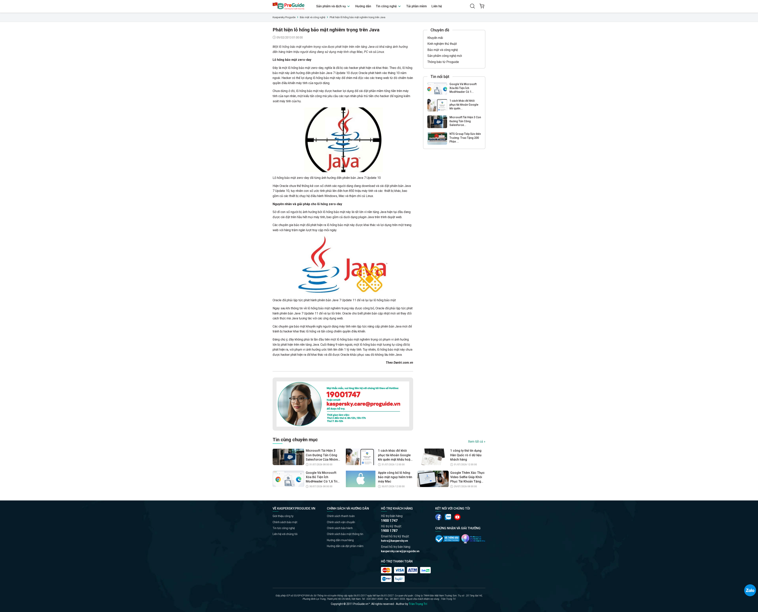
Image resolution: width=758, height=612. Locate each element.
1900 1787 (389, 530)
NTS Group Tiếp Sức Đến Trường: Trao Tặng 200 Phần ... (465, 137)
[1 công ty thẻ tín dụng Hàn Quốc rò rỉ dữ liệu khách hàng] (433, 457)
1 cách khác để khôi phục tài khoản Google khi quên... (463, 104)
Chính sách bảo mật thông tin (345, 534)
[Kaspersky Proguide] (289, 6)
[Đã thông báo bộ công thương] (447, 538)
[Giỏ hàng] (481, 6)
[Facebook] (438, 517)
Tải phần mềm (416, 6)
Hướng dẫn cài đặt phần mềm (345, 546)
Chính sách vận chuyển (341, 522)
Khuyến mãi (435, 38)
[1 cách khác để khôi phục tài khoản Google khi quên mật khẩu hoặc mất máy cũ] (437, 105)
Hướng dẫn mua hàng (340, 540)
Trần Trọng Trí (418, 603)
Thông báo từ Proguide (443, 62)
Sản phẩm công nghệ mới (444, 56)
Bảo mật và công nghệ (442, 50)
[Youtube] (448, 517)
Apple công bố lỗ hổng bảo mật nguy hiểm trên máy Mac (395, 477)
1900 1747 (389, 520)
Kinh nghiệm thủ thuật (442, 44)
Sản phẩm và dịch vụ (331, 6)
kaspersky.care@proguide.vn (400, 551)
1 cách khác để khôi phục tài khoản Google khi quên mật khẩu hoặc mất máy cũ (395, 455)
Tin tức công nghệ (284, 528)
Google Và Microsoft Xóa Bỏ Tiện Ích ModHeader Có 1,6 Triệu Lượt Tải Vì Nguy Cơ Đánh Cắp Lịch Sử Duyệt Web (323, 477)
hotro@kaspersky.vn (394, 540)
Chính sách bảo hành (340, 528)
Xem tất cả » (476, 441)
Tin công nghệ (387, 6)
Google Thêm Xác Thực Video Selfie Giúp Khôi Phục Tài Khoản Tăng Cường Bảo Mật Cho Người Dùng (467, 477)
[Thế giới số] (473, 539)
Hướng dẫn (363, 6)
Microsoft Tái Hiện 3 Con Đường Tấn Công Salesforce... (465, 121)
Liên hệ (437, 6)
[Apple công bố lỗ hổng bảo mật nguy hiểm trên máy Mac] (360, 479)
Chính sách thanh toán (341, 516)
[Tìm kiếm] (472, 6)
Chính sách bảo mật (285, 522)
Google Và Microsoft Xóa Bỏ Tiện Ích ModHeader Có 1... (463, 88)
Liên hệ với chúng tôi (285, 534)
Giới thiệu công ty (283, 516)
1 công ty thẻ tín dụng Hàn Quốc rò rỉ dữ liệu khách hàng (465, 455)
